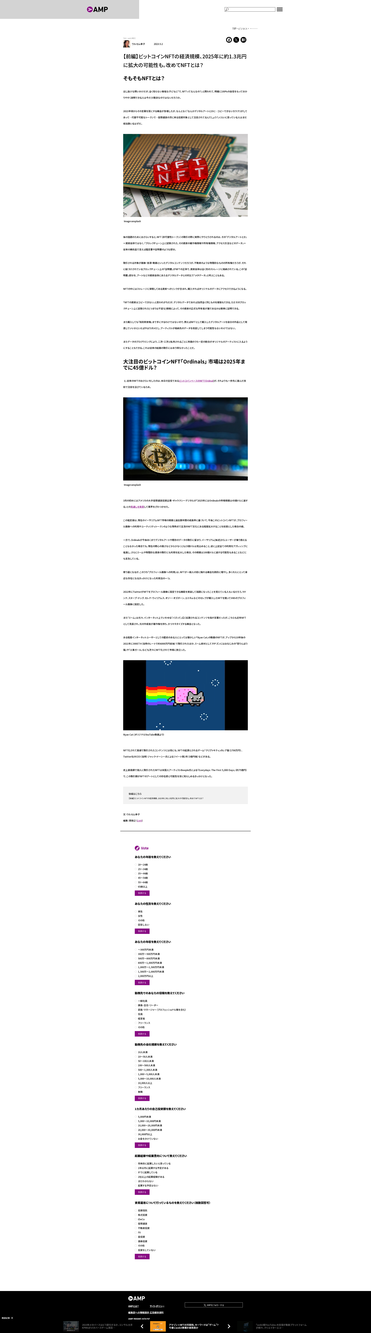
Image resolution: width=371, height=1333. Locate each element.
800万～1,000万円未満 (150, 962)
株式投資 (142, 1214)
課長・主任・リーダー (148, 1005)
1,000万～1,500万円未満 (151, 967)
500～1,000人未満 (147, 1069)
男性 (140, 911)
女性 (140, 915)
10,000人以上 (145, 1083)
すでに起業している (147, 1172)
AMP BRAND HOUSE (139, 1319)
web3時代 (132, 38)
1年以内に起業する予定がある (153, 1168)
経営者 (141, 1018)
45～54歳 (143, 877)
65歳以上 (143, 886)
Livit (139, 820)
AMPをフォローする (215, 1305)
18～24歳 (143, 864)
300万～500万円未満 (149, 953)
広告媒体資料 (157, 1312)
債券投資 (142, 1241)
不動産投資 (144, 1228)
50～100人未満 (146, 1060)
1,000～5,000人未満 (148, 1074)
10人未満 (143, 1052)
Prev (143, 1326)
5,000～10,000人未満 (149, 1078)
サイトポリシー (157, 1306)
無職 (140, 1091)
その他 (141, 920)
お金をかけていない (148, 1138)
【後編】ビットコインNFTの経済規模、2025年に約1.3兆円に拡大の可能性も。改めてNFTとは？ (166, 798)
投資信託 (142, 1210)
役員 (140, 1014)
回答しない (143, 924)
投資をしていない (147, 1250)
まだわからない (145, 1181)
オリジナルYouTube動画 (147, 734)
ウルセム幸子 (138, 44)
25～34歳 (143, 869)
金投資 (141, 1236)
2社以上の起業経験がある (151, 1176)
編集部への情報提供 (138, 1312)
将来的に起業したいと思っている (154, 1163)
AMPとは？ (133, 1306)
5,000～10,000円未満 (149, 1121)
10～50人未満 (145, 1056)
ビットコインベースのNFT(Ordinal (196, 380)
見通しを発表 (137, 506)
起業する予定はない (148, 1185)
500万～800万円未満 (149, 958)
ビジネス (242, 28)
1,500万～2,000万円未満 (151, 971)
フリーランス (144, 1022)
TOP (234, 28)
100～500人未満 (146, 1065)
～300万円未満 (145, 949)
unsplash (136, 221)
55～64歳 (143, 882)
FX (139, 1232)
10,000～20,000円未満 (150, 1125)
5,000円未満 (144, 1116)
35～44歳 (143, 873)
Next (228, 1326)
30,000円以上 (145, 1134)
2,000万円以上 (145, 975)
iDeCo (141, 1219)
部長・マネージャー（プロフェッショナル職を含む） (162, 1009)
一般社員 (142, 1000)
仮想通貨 (142, 1223)
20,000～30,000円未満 (150, 1129)
